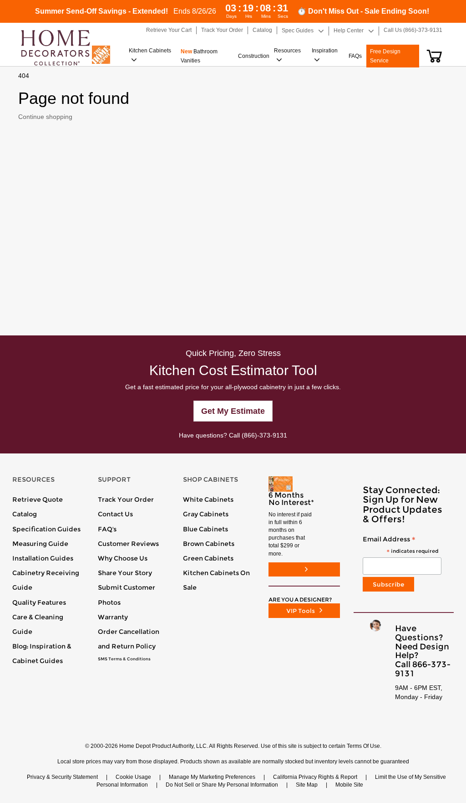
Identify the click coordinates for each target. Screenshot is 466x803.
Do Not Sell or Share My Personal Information (222, 785)
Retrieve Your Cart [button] (169, 30)
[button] (434, 56)
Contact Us (115, 514)
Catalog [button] (262, 30)
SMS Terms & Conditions (124, 659)
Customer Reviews (128, 544)
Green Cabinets (208, 558)
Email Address (400, 545)
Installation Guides (42, 558)
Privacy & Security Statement (62, 777)
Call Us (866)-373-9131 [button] (413, 30)
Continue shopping (45, 116)
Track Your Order (126, 499)
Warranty (113, 617)
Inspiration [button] (325, 50)
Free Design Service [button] (385, 56)
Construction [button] (253, 56)
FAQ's (107, 529)
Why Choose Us (122, 558)
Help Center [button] (349, 30)
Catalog (24, 514)
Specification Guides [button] (46, 529)
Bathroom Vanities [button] (199, 56)
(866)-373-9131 (264, 435)
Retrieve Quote (37, 499)
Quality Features (39, 602)
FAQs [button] (355, 56)
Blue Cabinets (205, 529)
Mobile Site (349, 785)
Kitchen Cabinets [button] (150, 50)
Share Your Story (125, 573)
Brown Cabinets (208, 544)
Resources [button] (287, 50)
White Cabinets (208, 499)
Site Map (307, 785)
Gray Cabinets (205, 514)
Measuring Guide (40, 544)
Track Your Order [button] (222, 30)
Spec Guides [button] (298, 30)
